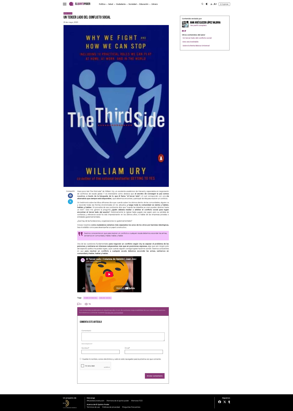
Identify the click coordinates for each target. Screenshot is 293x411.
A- (212, 4)
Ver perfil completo (198, 25)
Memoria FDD (137, 401)
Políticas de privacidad (111, 407)
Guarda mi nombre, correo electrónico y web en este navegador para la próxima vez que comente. (121, 359)
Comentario (86, 331)
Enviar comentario (155, 376)
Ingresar (225, 4)
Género (154, 4)
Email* (127, 348)
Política (102, 4)
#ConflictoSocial (90, 298)
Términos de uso (93, 407)
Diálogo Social (105, 298)
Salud (110, 4)
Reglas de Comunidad (114, 313)
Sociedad (133, 4)
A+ (215, 4)
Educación (143, 4)
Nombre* (85, 348)
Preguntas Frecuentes (131, 407)
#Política (68, 13)
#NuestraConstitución (95, 401)
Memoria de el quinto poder (118, 401)
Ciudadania (121, 4)
